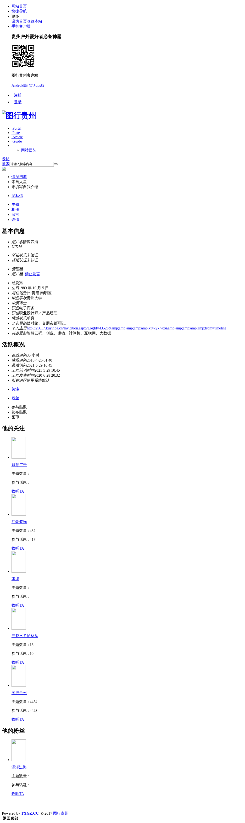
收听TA (17, 491)
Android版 (19, 85)
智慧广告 (19, 465)
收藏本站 (34, 21)
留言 (15, 215)
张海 (15, 579)
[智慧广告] (18, 457)
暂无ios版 (37, 85)
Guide (16, 141)
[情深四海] (18, 760)
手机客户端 (21, 26)
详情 (15, 220)
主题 (15, 204)
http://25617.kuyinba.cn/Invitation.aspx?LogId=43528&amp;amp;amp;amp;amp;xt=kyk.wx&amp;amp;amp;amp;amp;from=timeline (126, 328)
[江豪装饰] (18, 514)
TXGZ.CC (30, 813)
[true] (56, 164)
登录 (18, 102)
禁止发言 (32, 274)
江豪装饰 (19, 522)
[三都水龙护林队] (18, 628)
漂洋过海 (19, 767)
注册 (18, 95)
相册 (15, 209)
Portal (16, 128)
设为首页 (19, 21)
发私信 (17, 196)
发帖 (6, 159)
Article (17, 137)
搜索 (6, 164)
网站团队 (28, 150)
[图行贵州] (19, 115)
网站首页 (19, 6)
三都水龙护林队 (24, 636)
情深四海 (19, 177)
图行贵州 (19, 693)
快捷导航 (19, 11)
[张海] (18, 571)
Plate (15, 133)
